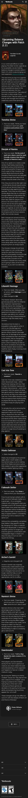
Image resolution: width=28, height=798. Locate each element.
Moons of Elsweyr (18, 74)
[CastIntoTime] (14, 360)
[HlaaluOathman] (14, 441)
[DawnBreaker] (14, 640)
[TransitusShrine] (14, 110)
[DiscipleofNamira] (14, 139)
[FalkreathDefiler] (14, 478)
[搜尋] (23, 2)
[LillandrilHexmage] (14, 276)
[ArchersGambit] (14, 547)
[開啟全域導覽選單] (2, 2)
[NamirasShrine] (14, 587)
